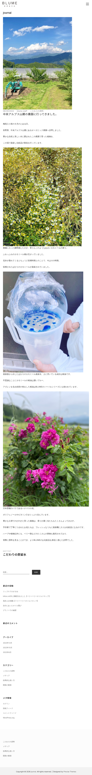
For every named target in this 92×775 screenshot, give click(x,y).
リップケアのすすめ (10, 591)
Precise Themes (70, 772)
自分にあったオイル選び (12, 606)
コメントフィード (9, 713)
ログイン (6, 704)
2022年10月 (7, 647)
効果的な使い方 (9, 680)
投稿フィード (8, 708)
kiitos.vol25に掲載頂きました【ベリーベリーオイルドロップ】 (26, 596)
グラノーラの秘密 (9, 610)
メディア (6, 676)
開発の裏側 (7, 685)
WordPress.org (8, 718)
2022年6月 (7, 652)
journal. (34, 772)
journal (7, 12)
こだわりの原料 (36, 111)
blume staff (22, 111)
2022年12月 (7, 643)
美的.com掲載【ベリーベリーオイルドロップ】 (21, 601)
